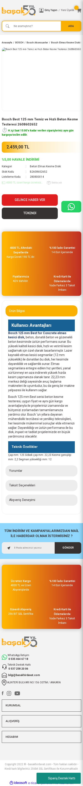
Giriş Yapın (50, 10)
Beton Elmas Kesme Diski (45, 166)
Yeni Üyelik (67, 10)
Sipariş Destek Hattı (61, 778)
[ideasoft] (18, 783)
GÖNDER (68, 547)
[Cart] (79, 10)
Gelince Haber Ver (30, 200)
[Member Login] (41, 10)
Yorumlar (15, 471)
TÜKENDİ (29, 213)
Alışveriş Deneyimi (22, 500)
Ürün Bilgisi (17, 311)
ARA (71, 26)
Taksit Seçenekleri (22, 485)
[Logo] (19, 10)
